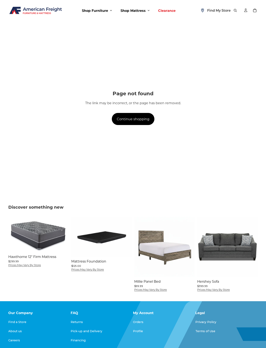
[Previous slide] (77, 236)
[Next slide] (125, 236)
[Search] (235, 10)
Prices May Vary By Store (24, 265)
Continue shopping (133, 119)
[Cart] (254, 10)
